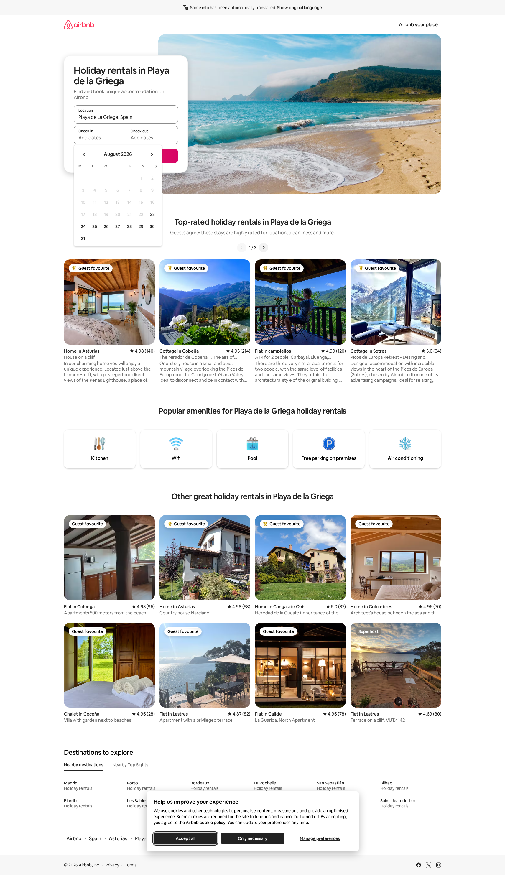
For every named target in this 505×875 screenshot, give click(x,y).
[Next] (263, 247)
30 (152, 226)
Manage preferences (320, 838)
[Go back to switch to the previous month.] (84, 154)
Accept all (185, 838)
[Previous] (241, 247)
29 (141, 226)
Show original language (299, 7)
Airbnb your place (418, 25)
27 (117, 226)
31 (83, 238)
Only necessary (252, 838)
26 (106, 226)
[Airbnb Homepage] (79, 24)
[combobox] (125, 117)
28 (129, 226)
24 (83, 226)
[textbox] (99, 137)
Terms (131, 865)
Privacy (112, 865)
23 (152, 214)
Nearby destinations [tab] (83, 764)
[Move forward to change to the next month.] (152, 154)
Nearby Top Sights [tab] (130, 764)
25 (94, 226)
